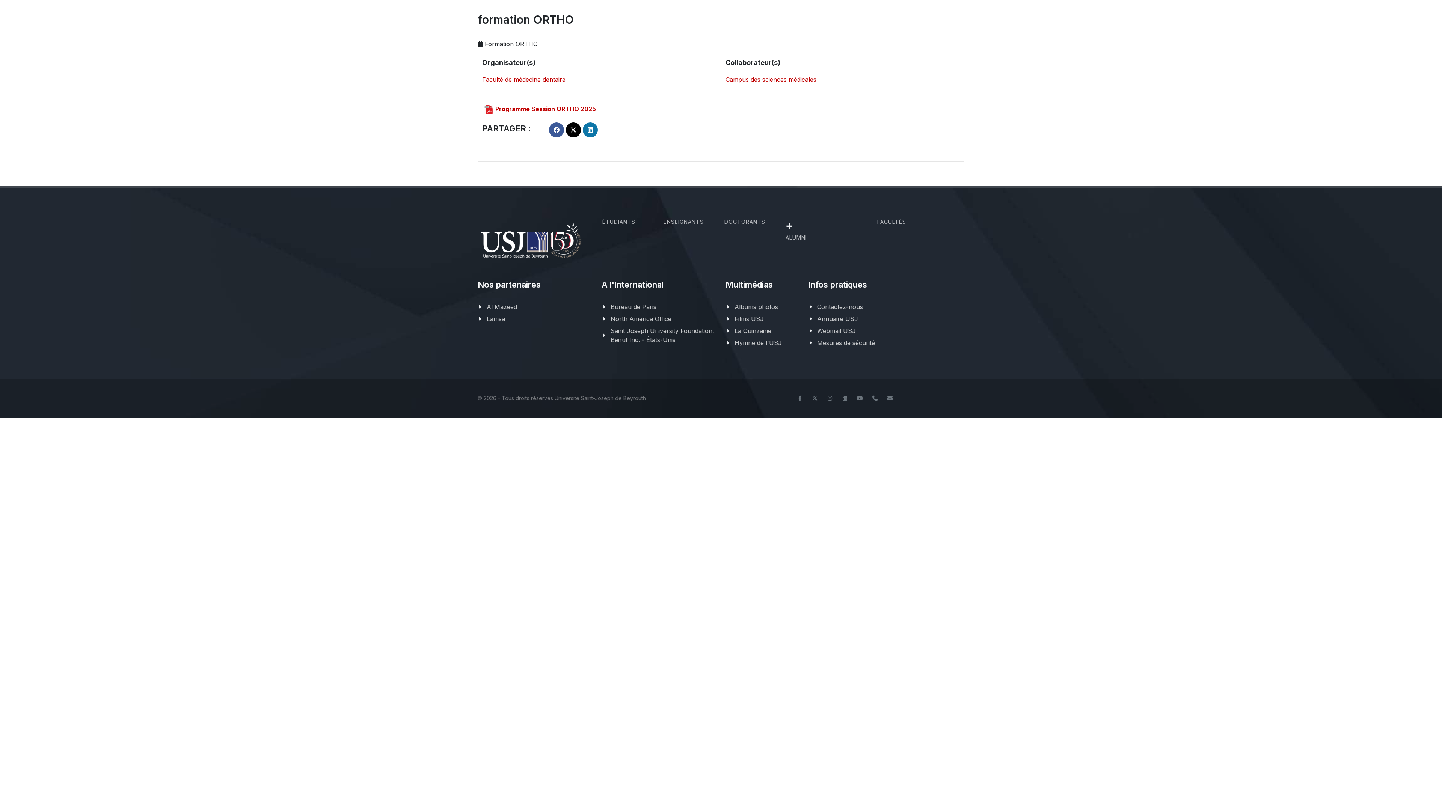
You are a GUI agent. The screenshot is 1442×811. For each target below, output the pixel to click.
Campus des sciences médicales (771, 79)
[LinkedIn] (844, 398)
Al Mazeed (502, 307)
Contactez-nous (840, 307)
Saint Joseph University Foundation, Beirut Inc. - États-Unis (662, 335)
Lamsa (496, 319)
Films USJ (749, 319)
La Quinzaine (753, 331)
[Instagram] (829, 398)
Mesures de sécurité (846, 343)
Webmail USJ (836, 331)
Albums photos (756, 307)
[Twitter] (814, 398)
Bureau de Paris (633, 307)
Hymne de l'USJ (758, 343)
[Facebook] (799, 398)
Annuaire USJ (837, 319)
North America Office (641, 319)
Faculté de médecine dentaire (524, 79)
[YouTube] (859, 398)
